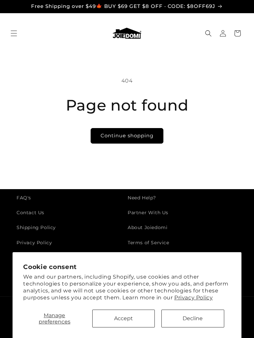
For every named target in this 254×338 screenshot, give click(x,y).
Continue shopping (127, 135)
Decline (193, 318)
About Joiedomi (147, 227)
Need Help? (142, 198)
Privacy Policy (193, 297)
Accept (123, 318)
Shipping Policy (36, 227)
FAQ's (24, 198)
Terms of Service (148, 243)
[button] (14, 33)
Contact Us (30, 213)
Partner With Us (148, 213)
